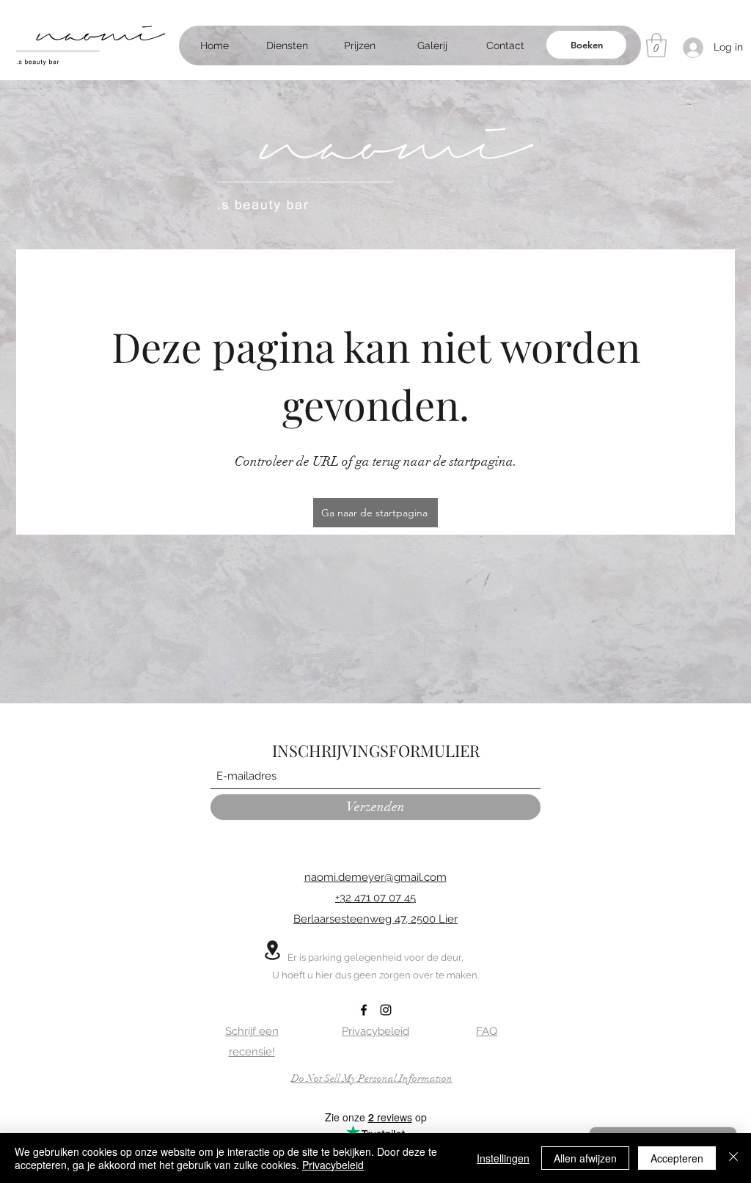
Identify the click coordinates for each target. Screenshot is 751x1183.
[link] (656, 45)
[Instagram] (385, 1010)
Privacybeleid (333, 1164)
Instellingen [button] (503, 1158)
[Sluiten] (733, 1158)
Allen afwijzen (585, 1158)
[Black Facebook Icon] (363, 1010)
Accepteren (677, 1158)
